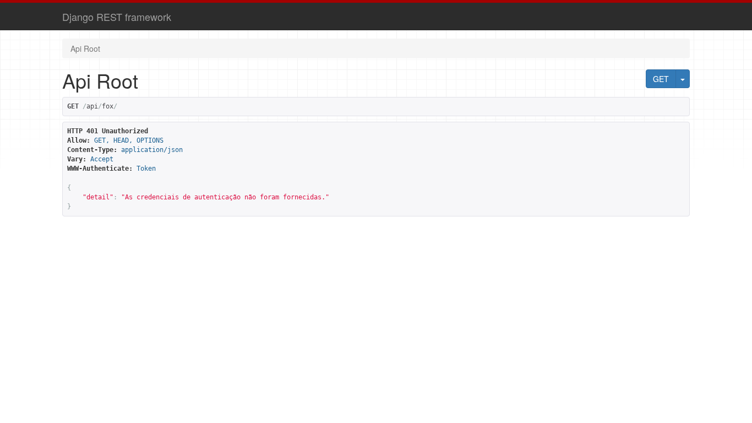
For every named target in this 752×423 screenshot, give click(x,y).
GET (661, 78)
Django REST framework (116, 16)
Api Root (85, 48)
